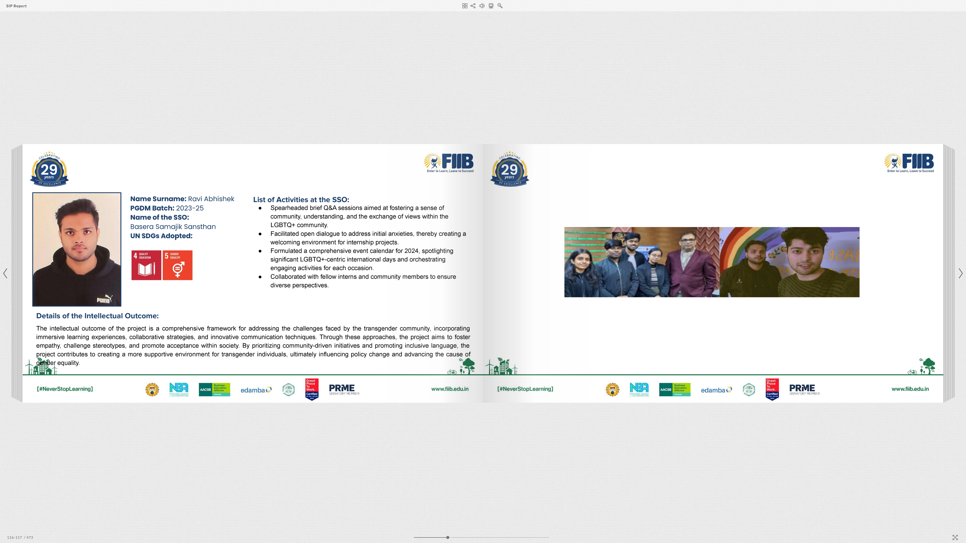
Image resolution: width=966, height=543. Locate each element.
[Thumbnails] (464, 5)
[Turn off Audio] (482, 5)
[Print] (491, 5)
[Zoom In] (500, 5)
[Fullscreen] (955, 537)
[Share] (472, 5)
